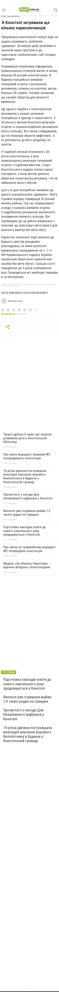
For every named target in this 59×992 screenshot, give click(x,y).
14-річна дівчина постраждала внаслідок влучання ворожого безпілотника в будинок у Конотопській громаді (24, 476)
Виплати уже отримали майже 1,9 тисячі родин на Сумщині (26, 513)
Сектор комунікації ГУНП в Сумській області (24, 292)
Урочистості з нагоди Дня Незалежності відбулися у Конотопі (28, 496)
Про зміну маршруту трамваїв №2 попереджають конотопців (26, 456)
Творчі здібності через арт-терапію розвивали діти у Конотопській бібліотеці (27, 438)
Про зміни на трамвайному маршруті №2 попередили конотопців (29, 549)
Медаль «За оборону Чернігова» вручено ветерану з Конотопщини (26, 565)
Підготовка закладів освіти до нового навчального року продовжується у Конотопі (24, 530)
